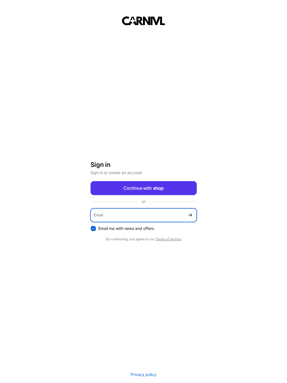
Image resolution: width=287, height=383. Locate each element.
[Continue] (190, 215)
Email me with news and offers (126, 228)
